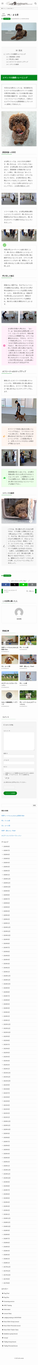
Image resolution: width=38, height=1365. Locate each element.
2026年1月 (7, 874)
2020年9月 (7, 1133)
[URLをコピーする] (32, 584)
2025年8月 (7, 895)
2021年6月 (7, 1097)
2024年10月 (7, 935)
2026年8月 (7, 846)
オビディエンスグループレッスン (11, 835)
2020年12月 (7, 1121)
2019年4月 (7, 1202)
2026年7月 (7, 850)
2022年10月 (7, 1032)
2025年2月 (7, 919)
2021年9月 (7, 1085)
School (6, 1338)
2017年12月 (7, 1267)
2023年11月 (7, 980)
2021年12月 (7, 1073)
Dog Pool (6, 1293)
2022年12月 (7, 1024)
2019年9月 (7, 1182)
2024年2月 (7, 967)
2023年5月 (7, 1004)
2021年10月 (7, 1081)
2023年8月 (7, 992)
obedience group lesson (11, 1334)
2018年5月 (7, 1246)
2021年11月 (7, 1077)
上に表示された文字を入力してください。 (15, 782)
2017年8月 (7, 1283)
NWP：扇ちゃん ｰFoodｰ (9, 830)
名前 (6, 753)
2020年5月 (7, 1149)
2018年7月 (7, 1238)
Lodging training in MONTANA (12, 1317)
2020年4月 (7, 1153)
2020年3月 (7, 1157)
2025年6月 (7, 903)
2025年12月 (7, 879)
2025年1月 (7, 923)
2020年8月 (7, 1137)
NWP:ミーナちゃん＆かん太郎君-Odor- (13, 815)
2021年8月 (7, 1089)
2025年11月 (7, 883)
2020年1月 (7, 1166)
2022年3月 (7, 1060)
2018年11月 (7, 1222)
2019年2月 (7, 1210)
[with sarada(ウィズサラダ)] (19, 3)
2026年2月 (7, 870)
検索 (34, 805)
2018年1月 (7, 1263)
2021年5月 (7, 1101)
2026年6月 (7, 854)
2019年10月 (7, 1178)
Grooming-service (9, 1301)
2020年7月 (7, 1141)
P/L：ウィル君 (6, 820)
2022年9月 (7, 1036)
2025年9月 (7, 891)
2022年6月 (7, 1048)
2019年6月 (7, 1194)
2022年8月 (7, 1040)
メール (6, 760)
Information (7, 1309)
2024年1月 (7, 971)
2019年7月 (7, 1190)
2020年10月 (7, 1129)
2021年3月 (7, 1109)
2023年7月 (7, 996)
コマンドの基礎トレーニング (16, 54)
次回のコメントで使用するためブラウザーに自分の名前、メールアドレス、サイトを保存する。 (19, 773)
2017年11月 (7, 1271)
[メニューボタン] (2, 3)
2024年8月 (7, 943)
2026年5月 (7, 858)
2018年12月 (7, 1218)
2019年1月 (7, 1214)
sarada (19, 619)
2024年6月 (7, 951)
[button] (6, 584)
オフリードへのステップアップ (18, 62)
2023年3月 (7, 1012)
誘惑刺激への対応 (14, 57)
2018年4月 (7, 1250)
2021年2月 (7, 1113)
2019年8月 (7, 1186)
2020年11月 (7, 1125)
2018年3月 (7, 1254)
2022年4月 (7, 1056)
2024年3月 (7, 963)
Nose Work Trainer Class (11, 1329)
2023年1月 (7, 1020)
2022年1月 (7, 1068)
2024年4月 (7, 959)
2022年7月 (7, 1044)
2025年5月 (7, 907)
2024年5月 (7, 955)
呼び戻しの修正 (14, 59)
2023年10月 (7, 984)
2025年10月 (7, 887)
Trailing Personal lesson (11, 1346)
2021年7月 (7, 1093)
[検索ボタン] (35, 3)
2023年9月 (7, 988)
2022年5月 (7, 1052)
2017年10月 (7, 1275)
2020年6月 (7, 1145)
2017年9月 (7, 1279)
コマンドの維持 (14, 64)
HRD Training (8, 1305)
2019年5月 (7, 1198)
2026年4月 (7, 862)
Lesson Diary (7, 18)
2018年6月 (7, 1242)
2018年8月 (7, 1234)
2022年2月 (7, 1065)
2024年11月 (7, 931)
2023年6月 (7, 1000)
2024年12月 (7, 927)
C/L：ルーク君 (6, 825)
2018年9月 (7, 1230)
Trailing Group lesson (10, 1342)
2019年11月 (7, 1174)
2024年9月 (7, 939)
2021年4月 (7, 1105)
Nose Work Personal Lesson (12, 1325)
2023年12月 (7, 976)
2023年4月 (7, 1008)
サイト (5, 766)
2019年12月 (7, 1170)
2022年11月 (7, 1028)
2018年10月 (7, 1226)
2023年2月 (7, 1016)
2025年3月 (7, 915)
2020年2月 (7, 1161)
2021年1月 (7, 1117)
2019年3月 (7, 1206)
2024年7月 (7, 947)
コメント (7, 730)
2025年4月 (7, 911)
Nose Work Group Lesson (11, 1321)
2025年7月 (7, 899)
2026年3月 (7, 866)
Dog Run (6, 1297)
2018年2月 (7, 1258)
